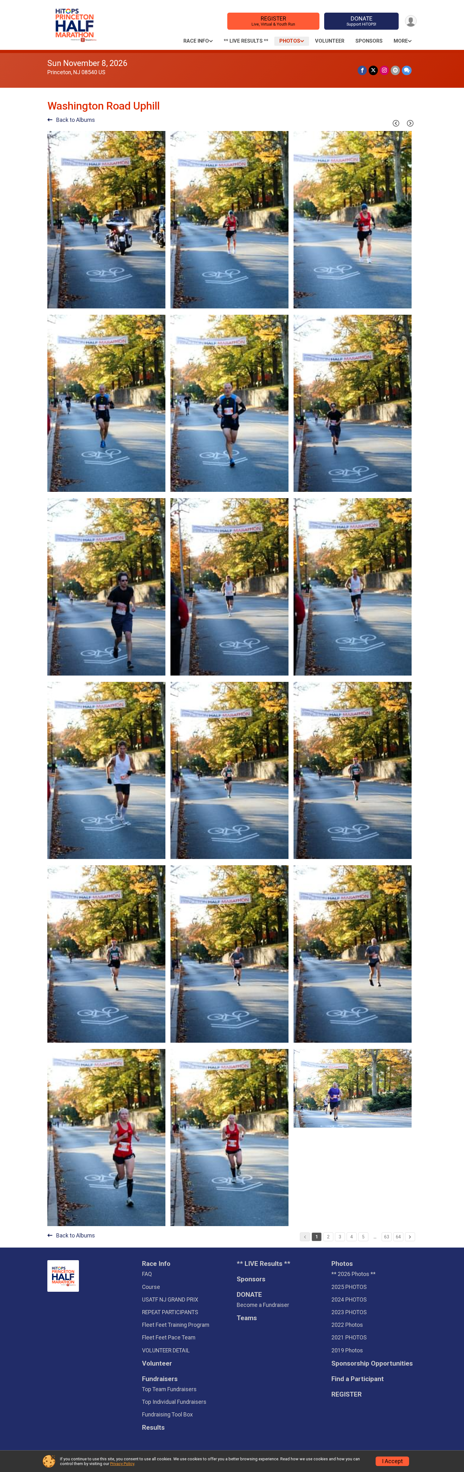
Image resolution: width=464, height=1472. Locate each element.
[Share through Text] (407, 70)
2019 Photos (347, 1350)
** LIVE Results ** (246, 41)
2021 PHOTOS (349, 1337)
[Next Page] (410, 123)
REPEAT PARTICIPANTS (170, 1312)
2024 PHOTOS (349, 1299)
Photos (289, 41)
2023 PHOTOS (349, 1312)
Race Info (196, 41)
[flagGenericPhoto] (144, 300)
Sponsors (369, 41)
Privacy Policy (122, 1463)
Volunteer (329, 41)
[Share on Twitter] (373, 70)
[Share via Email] (395, 70)
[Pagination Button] (410, 1236)
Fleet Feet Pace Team (168, 1337)
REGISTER (273, 21)
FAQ (147, 1274)
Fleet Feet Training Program (175, 1325)
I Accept (392, 1461)
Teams (247, 1318)
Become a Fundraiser (263, 1305)
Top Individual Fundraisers (174, 1402)
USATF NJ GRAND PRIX (170, 1299)
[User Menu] (411, 21)
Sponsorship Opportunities (372, 1363)
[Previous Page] (395, 123)
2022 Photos (347, 1325)
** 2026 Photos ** (353, 1274)
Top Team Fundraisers (169, 1389)
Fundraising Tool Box (167, 1414)
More (401, 41)
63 (386, 1236)
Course (151, 1287)
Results (153, 1427)
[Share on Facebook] (362, 70)
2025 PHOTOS (349, 1287)
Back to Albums (75, 120)
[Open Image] (106, 219)
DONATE (361, 21)
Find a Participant (357, 1379)
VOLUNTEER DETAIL (166, 1350)
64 (398, 1236)
